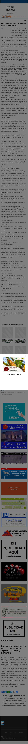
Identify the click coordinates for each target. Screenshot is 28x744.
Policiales (21, 732)
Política (11, 732)
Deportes (11, 734)
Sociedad (17, 733)
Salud (16, 732)
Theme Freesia (18, 736)
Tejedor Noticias (10, 8)
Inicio (6, 732)
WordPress (24, 736)
